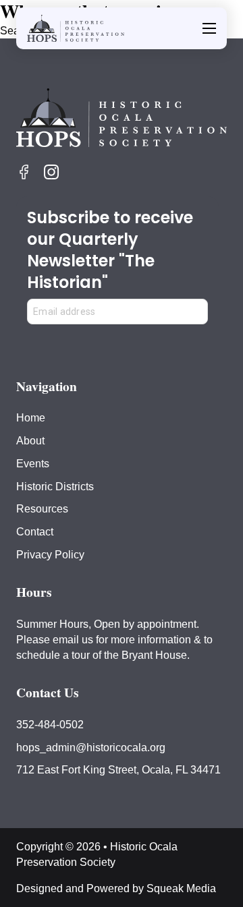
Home (30, 417)
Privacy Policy (50, 554)
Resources (42, 508)
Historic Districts (55, 486)
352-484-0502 (50, 724)
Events (32, 463)
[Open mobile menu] (209, 28)
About (30, 440)
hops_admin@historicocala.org (90, 747)
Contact (34, 531)
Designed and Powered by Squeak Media (116, 888)
